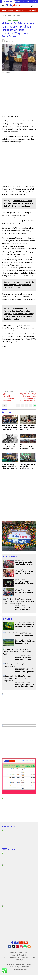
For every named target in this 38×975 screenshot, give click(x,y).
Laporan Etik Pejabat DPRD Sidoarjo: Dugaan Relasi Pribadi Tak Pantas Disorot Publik (24, 658)
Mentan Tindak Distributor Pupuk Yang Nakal (25, 642)
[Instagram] (21, 947)
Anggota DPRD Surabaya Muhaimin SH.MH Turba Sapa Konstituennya (8, 396)
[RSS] (29, 947)
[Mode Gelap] (32, 5)
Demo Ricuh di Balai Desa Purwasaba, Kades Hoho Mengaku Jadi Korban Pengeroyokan (24, 685)
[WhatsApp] (25, 947)
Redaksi (13, 953)
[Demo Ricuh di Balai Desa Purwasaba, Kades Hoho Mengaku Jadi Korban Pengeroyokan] (19, 678)
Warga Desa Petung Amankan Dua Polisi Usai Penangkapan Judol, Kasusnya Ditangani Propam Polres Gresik (24, 582)
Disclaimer (25, 967)
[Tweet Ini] (22, 405)
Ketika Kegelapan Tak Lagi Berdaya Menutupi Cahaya (25, 671)
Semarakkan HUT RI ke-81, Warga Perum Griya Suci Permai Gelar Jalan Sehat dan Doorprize (24, 563)
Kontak (9, 964)
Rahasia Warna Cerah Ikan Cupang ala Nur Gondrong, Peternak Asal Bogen (25, 625)
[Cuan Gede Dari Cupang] (12, 633)
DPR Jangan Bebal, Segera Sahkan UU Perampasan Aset (8, 447)
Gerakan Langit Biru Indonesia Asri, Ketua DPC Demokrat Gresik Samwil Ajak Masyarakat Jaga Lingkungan (24, 592)
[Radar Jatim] (12, 5)
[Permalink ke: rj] (3, 41)
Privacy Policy (14, 967)
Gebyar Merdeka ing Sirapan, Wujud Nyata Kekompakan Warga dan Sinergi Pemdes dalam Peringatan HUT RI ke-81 (9, 427)
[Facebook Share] (18, 405)
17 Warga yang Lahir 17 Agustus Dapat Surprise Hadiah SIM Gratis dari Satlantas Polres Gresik (24, 572)
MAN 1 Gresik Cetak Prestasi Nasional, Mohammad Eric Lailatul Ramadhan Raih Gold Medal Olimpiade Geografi (24, 608)
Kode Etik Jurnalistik (18, 955)
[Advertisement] (19, 96)
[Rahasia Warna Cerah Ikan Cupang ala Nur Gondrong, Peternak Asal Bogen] (8, 626)
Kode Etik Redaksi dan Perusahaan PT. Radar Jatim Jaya (19, 958)
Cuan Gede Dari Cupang (24, 635)
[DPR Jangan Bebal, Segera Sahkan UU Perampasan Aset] (10, 438)
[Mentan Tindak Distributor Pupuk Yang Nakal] (8, 642)
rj (6, 40)
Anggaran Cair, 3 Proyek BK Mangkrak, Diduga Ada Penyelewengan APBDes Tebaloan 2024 (28, 396)
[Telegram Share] (30, 405)
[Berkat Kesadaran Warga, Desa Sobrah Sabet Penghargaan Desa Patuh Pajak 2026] (10, 457)
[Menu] (3, 5)
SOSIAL (15, 20)
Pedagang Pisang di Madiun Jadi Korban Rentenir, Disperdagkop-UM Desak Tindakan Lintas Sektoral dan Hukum (27, 427)
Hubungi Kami (23, 953)
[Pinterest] (17, 947)
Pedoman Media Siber (23, 964)
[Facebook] (9, 947)
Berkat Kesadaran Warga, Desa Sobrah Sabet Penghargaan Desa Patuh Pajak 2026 (9, 466)
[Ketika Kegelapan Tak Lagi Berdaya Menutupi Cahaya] (19, 665)
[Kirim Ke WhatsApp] (34, 405)
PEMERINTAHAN (7, 20)
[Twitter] (13, 947)
